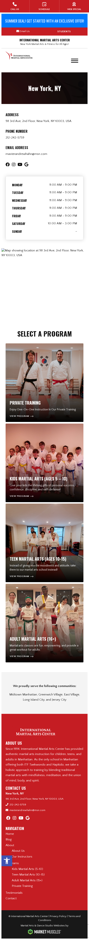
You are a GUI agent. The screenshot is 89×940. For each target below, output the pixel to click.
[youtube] (21, 818)
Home (10, 834)
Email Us (25, 31)
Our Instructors (22, 856)
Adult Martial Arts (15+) (27, 880)
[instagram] (14, 818)
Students (64, 31)
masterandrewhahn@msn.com (26, 154)
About (10, 845)
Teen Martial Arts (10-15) (28, 874)
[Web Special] (74, 6)
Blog (9, 839)
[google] (28, 818)
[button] (6, 860)
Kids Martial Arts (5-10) (27, 869)
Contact (11, 898)
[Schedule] (44, 6)
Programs (12, 863)
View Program (19, 416)
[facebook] (8, 818)
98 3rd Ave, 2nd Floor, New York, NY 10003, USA (38, 121)
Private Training (22, 886)
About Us (18, 851)
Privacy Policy (58, 916)
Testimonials (14, 893)
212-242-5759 (15, 137)
